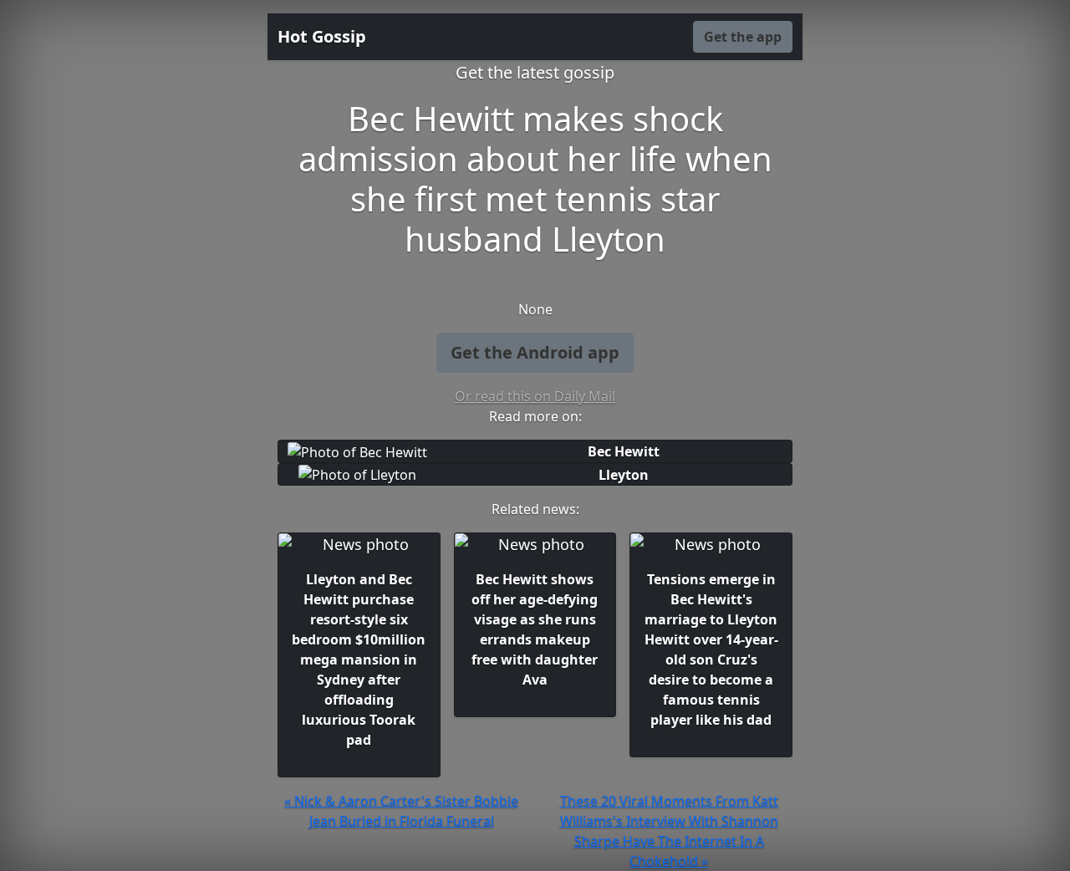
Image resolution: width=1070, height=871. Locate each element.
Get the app (743, 37)
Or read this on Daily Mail (535, 396)
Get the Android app (535, 352)
